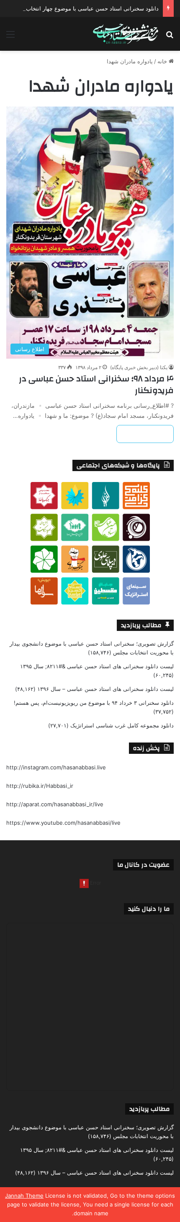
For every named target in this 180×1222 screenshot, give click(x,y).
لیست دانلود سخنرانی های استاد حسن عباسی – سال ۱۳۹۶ (105, 688)
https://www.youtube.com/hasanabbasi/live (63, 822)
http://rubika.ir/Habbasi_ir (39, 785)
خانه (163, 61)
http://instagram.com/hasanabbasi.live (56, 767)
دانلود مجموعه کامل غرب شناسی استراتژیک (122, 725)
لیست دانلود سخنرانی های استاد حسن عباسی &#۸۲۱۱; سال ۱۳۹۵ (97, 666)
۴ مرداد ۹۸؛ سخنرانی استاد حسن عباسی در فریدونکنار (96, 384)
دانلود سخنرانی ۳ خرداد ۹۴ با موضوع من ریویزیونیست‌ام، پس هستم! (94, 702)
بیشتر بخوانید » (145, 434)
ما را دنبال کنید (149, 909)
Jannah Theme (24, 1195)
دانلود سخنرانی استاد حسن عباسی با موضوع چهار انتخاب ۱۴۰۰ (86, 8)
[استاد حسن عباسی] (125, 34)
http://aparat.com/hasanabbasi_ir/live (54, 804)
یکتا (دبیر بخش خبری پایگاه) (138, 367)
